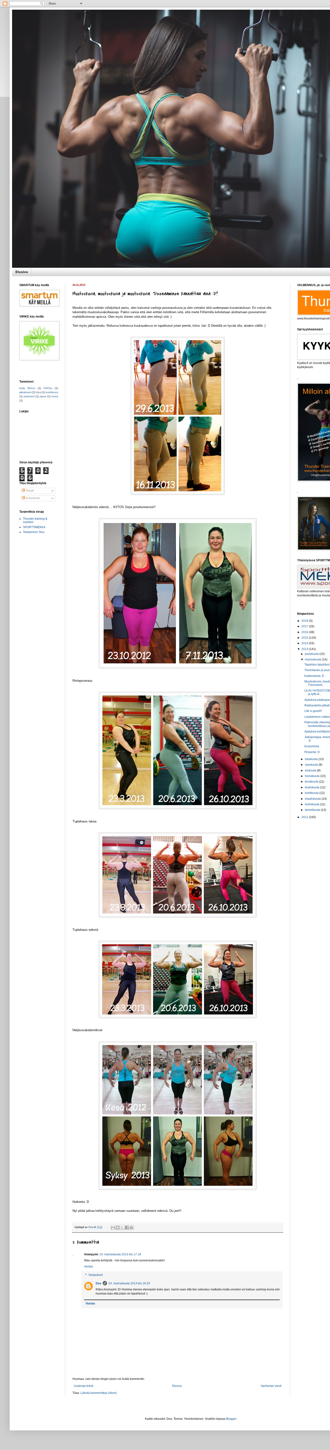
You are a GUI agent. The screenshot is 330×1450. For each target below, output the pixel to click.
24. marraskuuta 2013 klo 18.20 (129, 1283)
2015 (305, 637)
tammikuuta (313, 810)
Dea (98, 1283)
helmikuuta (312, 804)
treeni (54, 396)
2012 (305, 817)
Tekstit (29, 490)
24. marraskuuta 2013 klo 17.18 (120, 1254)
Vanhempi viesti (271, 1386)
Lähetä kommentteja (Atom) (98, 1393)
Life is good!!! (313, 711)
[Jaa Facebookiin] (126, 1227)
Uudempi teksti (83, 1386)
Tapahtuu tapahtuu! (317, 664)
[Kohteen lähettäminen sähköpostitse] (113, 1227)
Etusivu (21, 272)
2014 (305, 643)
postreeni (29, 396)
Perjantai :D (312, 752)
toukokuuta (312, 787)
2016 (305, 632)
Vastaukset (95, 1275)
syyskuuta (312, 764)
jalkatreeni (25, 392)
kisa (38, 392)
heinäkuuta (312, 776)
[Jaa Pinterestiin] (131, 1227)
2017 (305, 626)
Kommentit (32, 498)
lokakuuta (311, 759)
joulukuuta (312, 654)
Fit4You (47, 388)
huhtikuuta (312, 793)
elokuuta (311, 770)
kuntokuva (52, 392)
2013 (305, 649)
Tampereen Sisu (33, 532)
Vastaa (88, 1266)
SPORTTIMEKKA (34, 527)
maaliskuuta (313, 798)
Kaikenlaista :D (314, 676)
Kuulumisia (311, 746)
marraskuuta (313, 659)
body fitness (27, 388)
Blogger (231, 1418)
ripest (43, 396)
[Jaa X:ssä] (122, 1227)
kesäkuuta (312, 781)
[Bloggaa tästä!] (117, 1227)
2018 (305, 620)
